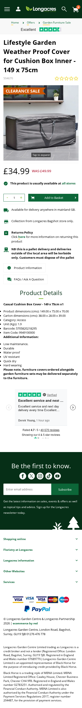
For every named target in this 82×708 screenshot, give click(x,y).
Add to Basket (53, 198)
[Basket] (74, 8)
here (21, 237)
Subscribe (65, 489)
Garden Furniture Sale (57, 22)
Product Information (28, 268)
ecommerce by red (25, 623)
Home (15, 22)
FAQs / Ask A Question (29, 279)
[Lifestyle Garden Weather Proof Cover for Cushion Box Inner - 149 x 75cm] (41, 123)
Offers (31, 22)
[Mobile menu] (7, 9)
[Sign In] (17, 9)
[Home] (41, 9)
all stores (68, 183)
